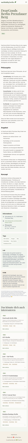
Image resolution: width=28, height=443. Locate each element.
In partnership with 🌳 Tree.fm (14, 440)
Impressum (14, 434)
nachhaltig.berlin (7, 2)
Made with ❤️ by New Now (14, 437)
